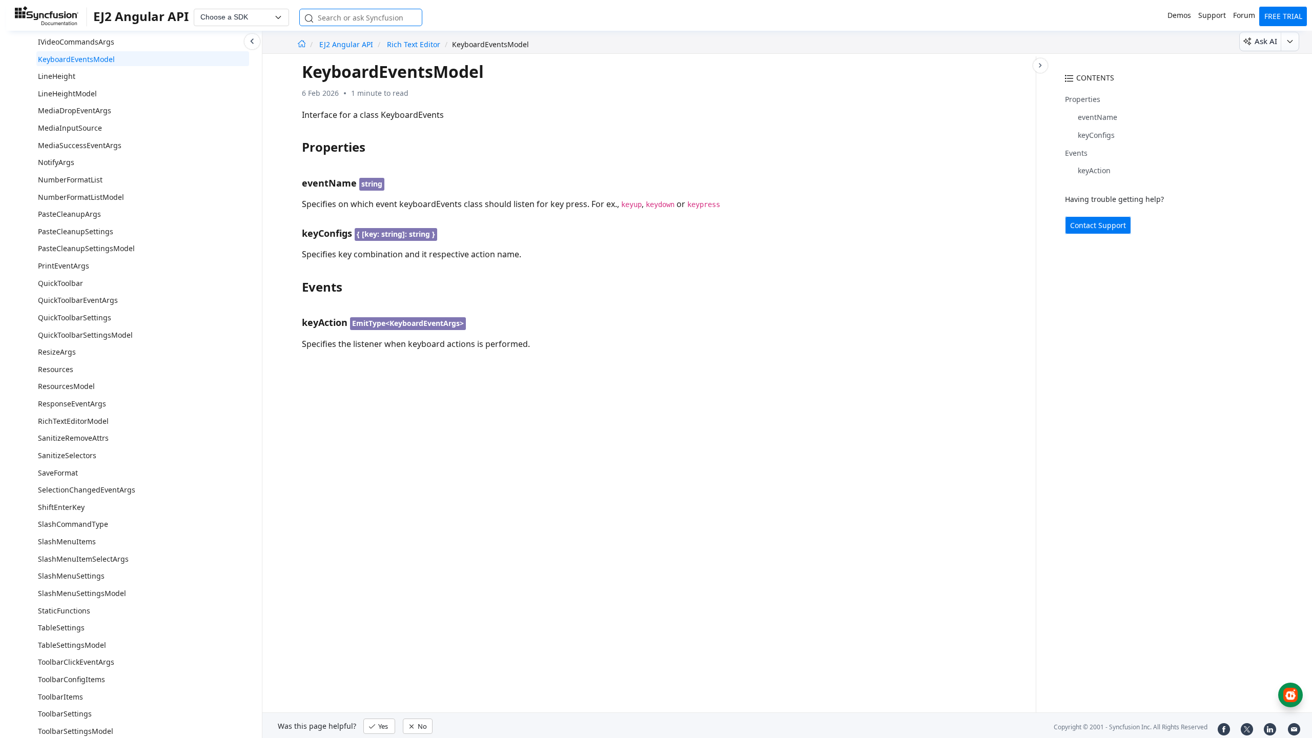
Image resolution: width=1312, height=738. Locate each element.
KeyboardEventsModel (76, 59)
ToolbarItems (60, 697)
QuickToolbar (60, 283)
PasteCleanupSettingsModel (86, 248)
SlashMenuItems (67, 541)
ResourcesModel (66, 386)
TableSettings (61, 627)
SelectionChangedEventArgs (86, 490)
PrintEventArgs (63, 266)
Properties (1082, 99)
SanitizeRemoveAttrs (73, 438)
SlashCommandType (73, 524)
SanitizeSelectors (67, 455)
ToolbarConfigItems (71, 679)
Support (1212, 15)
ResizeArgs (57, 352)
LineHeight (56, 76)
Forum (1244, 15)
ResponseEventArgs (72, 403)
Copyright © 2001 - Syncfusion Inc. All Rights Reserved (1130, 727)
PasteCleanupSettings (75, 231)
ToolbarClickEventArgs (76, 662)
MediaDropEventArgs (74, 110)
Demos (1179, 15)
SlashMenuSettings (71, 576)
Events (1076, 153)
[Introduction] (301, 44)
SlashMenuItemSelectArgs (83, 559)
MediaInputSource (70, 128)
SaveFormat (58, 473)
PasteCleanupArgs (69, 214)
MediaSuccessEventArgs (79, 145)
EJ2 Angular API (347, 44)
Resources (55, 369)
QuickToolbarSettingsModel (85, 335)
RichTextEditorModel (73, 421)
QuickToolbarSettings (74, 317)
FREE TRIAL (1283, 16)
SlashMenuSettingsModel (82, 593)
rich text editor (413, 44)
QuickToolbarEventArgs (78, 300)
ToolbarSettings (65, 714)
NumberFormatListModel (81, 197)
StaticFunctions (64, 611)
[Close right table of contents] (1040, 65)
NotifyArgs (56, 162)
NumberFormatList (70, 179)
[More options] (1290, 41)
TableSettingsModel (72, 645)
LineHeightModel (67, 93)
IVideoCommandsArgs (76, 42)
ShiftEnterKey (61, 507)
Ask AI (1266, 41)
